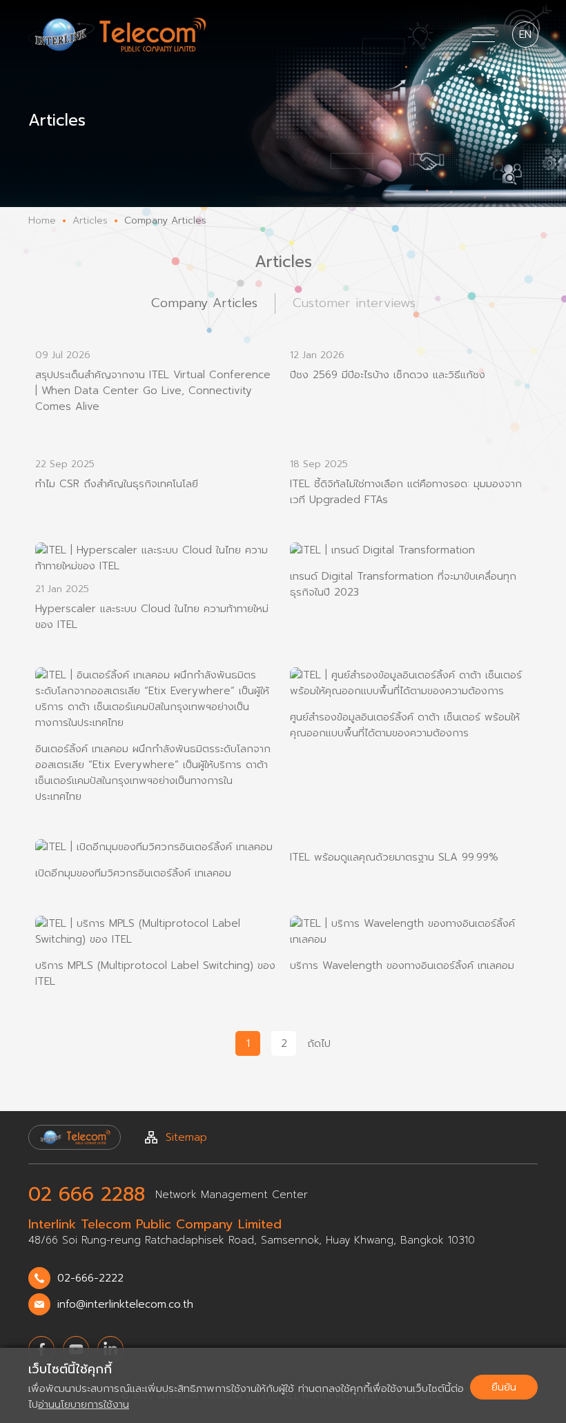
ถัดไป (319, 1043)
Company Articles (204, 303)
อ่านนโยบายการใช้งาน (83, 1404)
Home (42, 220)
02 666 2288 (86, 1194)
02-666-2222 (90, 1278)
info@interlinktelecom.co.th (125, 1304)
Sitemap (186, 1137)
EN (525, 34)
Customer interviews (354, 303)
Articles (90, 220)
